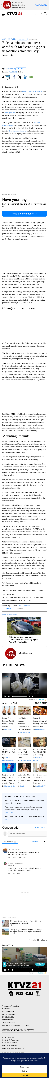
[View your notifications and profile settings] (44, 841)
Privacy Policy (7, 1020)
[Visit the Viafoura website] (42, 940)
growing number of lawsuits (32, 91)
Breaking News (8, 1037)
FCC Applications (8, 1014)
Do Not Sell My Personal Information (15, 1025)
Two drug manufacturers (18, 131)
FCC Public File (8, 1017)
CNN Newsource (9, 68)
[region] (24, 884)
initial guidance (10, 113)
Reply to (11, 865)
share (38, 857)
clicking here (9, 813)
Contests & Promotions (10, 1040)
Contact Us (6, 1009)
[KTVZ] (15, 14)
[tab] (10, 842)
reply (10, 857)
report (43, 857)
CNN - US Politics (24, 606)
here (6, 819)
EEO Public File (8, 1011)
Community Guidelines (10, 1006)
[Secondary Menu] (5, 14)
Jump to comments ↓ (9, 614)
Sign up (43, 827)
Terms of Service (8, 1022)
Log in (37, 827)
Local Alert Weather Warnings (13, 1048)
